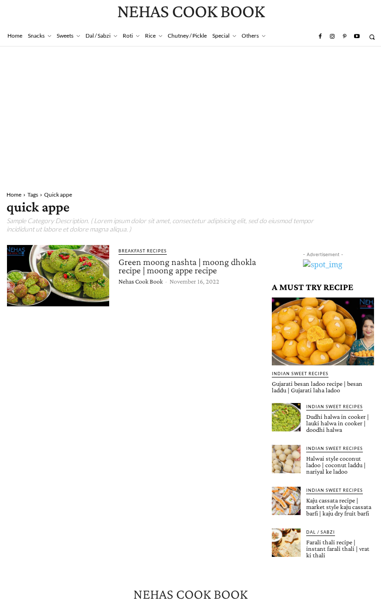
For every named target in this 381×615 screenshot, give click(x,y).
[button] (372, 37)
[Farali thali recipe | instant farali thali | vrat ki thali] (286, 543)
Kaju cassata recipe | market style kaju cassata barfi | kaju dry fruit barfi (338, 506)
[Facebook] (320, 37)
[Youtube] (357, 37)
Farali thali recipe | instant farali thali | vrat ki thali (337, 548)
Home (14, 194)
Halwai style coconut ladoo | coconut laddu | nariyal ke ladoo (336, 465)
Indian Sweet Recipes (300, 373)
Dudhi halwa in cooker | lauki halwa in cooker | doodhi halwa (337, 423)
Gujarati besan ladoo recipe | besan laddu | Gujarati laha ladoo (317, 387)
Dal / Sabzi (320, 532)
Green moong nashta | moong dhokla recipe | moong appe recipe (187, 266)
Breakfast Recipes (142, 250)
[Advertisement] (190, 116)
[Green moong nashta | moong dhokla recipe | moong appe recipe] (58, 275)
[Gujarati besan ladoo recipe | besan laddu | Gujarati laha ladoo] (323, 331)
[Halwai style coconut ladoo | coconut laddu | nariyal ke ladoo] (286, 459)
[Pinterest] (344, 37)
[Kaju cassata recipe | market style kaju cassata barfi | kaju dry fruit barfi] (286, 501)
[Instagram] (332, 37)
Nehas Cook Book (140, 281)
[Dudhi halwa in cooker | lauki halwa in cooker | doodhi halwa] (286, 417)
